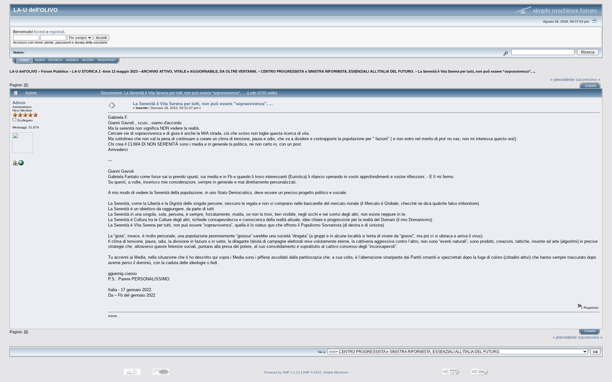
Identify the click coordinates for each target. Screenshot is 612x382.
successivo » (588, 79)
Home (24, 60)
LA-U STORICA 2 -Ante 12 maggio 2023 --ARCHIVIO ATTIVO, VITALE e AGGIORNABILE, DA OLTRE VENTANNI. (164, 71)
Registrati (106, 60)
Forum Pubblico (54, 71)
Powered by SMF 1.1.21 (282, 372)
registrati (56, 32)
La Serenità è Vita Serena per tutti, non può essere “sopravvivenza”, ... (477, 71)
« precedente (562, 79)
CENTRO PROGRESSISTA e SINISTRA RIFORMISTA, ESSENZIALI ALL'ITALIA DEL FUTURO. (337, 71)
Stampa (590, 86)
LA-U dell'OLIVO (23, 71)
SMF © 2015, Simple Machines (325, 372)
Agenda (72, 60)
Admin (19, 102)
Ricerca (55, 60)
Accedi (39, 32)
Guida (40, 60)
